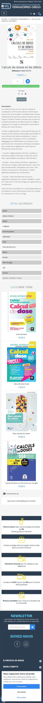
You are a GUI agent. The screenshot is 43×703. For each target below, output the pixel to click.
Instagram (26, 644)
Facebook (17, 644)
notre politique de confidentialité (15, 621)
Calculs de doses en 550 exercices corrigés (21, 483)
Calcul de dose (21, 334)
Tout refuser (21, 692)
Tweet (22, 94)
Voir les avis (21, 99)
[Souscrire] (32, 627)
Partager (18, 94)
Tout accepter (21, 686)
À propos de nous (13, 660)
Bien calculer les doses (21, 433)
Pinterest (25, 94)
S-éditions (6, 226)
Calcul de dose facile (21, 384)
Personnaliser (21, 697)
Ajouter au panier (28, 81)
